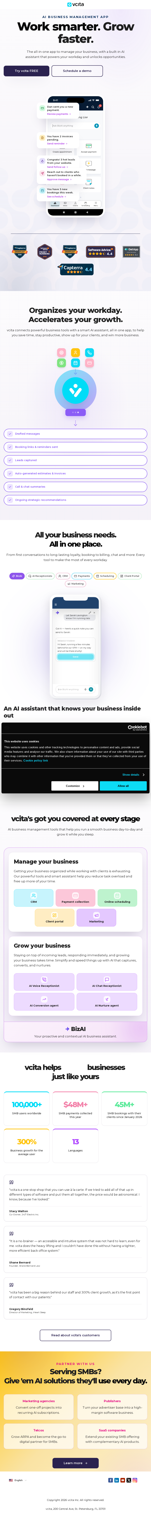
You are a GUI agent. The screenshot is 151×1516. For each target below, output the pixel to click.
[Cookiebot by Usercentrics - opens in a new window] (131, 728)
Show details (130, 774)
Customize (73, 785)
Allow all (123, 785)
